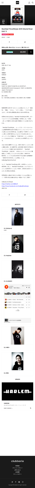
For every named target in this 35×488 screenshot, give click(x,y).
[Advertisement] (17, 436)
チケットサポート (17, 474)
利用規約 (17, 466)
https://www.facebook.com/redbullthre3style (15, 186)
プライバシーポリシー (17, 468)
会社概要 (17, 472)
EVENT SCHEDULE (7, 408)
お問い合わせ (17, 470)
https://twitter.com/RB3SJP (10, 184)
